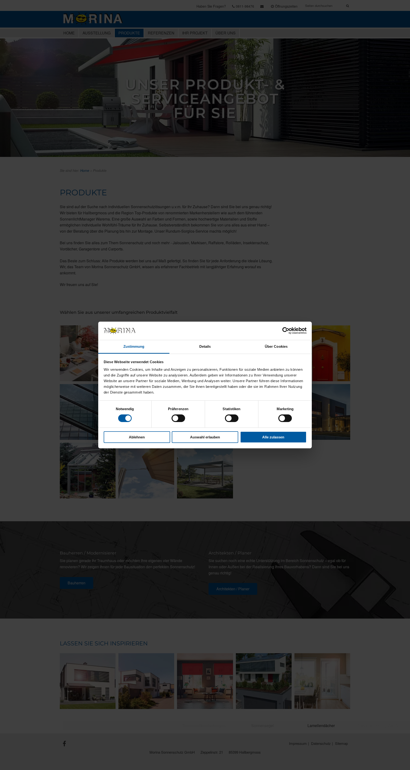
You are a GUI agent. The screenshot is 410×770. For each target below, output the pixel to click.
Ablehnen (137, 437)
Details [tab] (205, 346)
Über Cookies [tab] (276, 346)
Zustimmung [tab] (133, 346)
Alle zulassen (273, 437)
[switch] (178, 418)
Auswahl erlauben (205, 437)
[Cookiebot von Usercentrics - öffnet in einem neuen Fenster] (286, 330)
